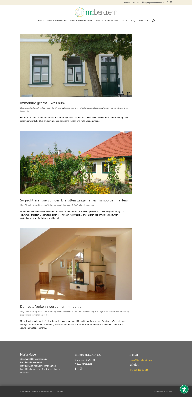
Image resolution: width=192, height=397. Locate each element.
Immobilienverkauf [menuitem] (81, 20)
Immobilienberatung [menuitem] (107, 20)
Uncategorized (96, 108)
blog (22, 108)
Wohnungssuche (41, 315)
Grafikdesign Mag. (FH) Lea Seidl (52, 391)
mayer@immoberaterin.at (141, 360)
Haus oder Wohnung (54, 108)
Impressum (158, 391)
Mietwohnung (88, 205)
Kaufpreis (85, 108)
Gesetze (41, 108)
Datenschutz (167, 391)
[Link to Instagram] (171, 2)
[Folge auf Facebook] (75, 368)
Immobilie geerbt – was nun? (42, 103)
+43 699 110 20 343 (131, 2)
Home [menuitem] (41, 20)
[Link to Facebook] (167, 2)
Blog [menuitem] (125, 20)
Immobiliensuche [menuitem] (57, 20)
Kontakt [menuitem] (143, 20)
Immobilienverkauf (72, 108)
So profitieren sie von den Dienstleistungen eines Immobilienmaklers (74, 200)
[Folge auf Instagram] (81, 368)
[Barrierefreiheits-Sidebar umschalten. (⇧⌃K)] (184, 389)
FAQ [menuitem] (133, 20)
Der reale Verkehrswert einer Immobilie (50, 306)
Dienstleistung (31, 108)
